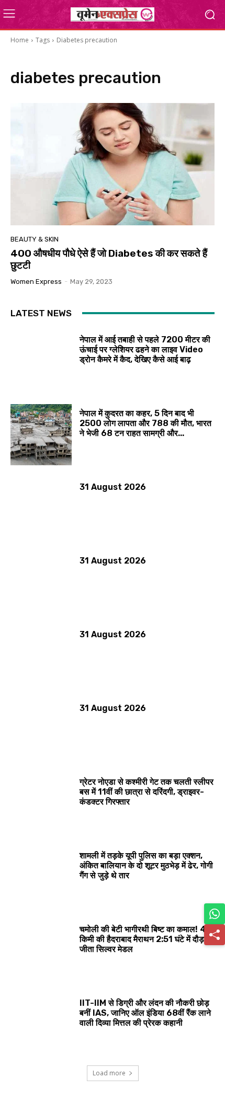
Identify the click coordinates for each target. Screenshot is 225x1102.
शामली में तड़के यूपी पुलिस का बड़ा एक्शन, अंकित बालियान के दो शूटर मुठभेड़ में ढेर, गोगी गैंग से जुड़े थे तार (146, 865)
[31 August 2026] (41, 508)
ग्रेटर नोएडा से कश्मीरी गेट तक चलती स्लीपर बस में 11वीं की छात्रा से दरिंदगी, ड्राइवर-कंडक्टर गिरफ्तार (146, 792)
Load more (109, 1073)
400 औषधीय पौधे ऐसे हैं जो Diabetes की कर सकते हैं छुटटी (108, 259)
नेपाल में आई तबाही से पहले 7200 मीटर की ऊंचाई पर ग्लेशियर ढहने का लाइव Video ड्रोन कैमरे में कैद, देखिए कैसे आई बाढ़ (145, 349)
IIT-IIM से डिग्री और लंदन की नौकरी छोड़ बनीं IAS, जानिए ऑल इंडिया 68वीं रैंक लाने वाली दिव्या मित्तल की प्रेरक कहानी (145, 1013)
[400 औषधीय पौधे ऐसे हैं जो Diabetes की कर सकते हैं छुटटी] (112, 164)
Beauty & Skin (34, 239)
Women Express (36, 281)
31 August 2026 (113, 487)
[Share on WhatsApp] (214, 913)
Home (19, 40)
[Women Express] (112, 14)
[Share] (214, 934)
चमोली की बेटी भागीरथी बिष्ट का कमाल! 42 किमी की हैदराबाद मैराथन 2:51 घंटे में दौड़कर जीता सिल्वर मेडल (147, 939)
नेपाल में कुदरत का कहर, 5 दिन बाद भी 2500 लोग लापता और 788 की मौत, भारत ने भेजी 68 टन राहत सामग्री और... (145, 423)
